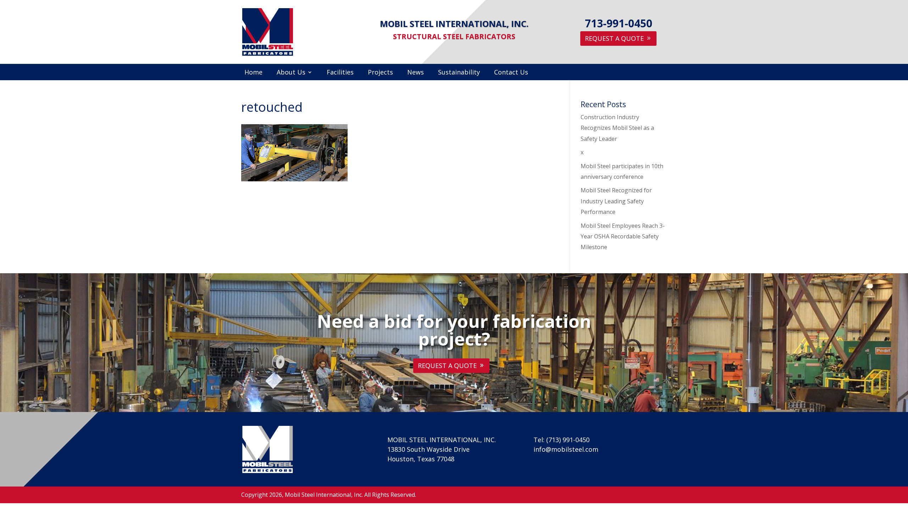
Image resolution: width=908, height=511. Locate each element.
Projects (380, 73)
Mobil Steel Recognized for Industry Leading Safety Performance (616, 201)
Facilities (340, 73)
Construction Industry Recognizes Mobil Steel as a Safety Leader (617, 128)
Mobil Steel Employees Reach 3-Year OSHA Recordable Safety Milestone (623, 236)
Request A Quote (614, 38)
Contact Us (511, 73)
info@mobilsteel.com (565, 449)
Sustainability (459, 73)
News (415, 73)
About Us (291, 73)
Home (253, 73)
